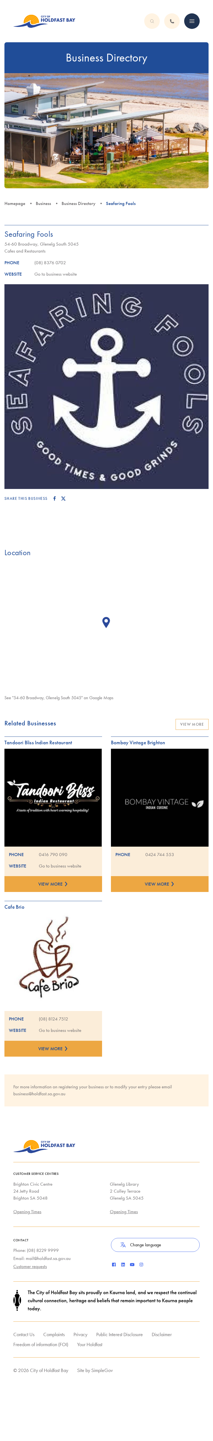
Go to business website (55, 274)
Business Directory (78, 203)
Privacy (80, 1334)
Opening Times (27, 1211)
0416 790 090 (53, 854)
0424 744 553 (159, 854)
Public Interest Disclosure (119, 1334)
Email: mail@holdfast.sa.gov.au (42, 1258)
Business (43, 203)
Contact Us (23, 1334)
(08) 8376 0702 (50, 262)
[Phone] (192, 21)
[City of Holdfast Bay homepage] (44, 21)
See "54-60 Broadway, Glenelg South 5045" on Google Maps (58, 698)
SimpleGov (102, 1370)
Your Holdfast (89, 1344)
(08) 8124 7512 (53, 1019)
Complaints (54, 1334)
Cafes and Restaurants (24, 251)
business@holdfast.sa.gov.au (39, 1094)
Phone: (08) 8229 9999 (36, 1250)
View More (192, 724)
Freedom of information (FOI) (40, 1344)
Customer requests (30, 1266)
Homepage (14, 203)
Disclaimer (162, 1334)
